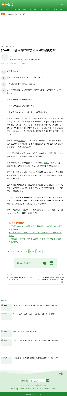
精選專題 (28, 389)
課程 (42, 9)
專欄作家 (54, 389)
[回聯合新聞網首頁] (3, 4)
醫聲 (61, 9)
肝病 (37, 172)
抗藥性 (46, 162)
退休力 (48, 9)
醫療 (24, 9)
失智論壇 (16, 9)
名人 (10, 46)
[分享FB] (3, 72)
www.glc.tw (12, 213)
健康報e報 (24, 381)
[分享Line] (3, 78)
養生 (9, 9)
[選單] (65, 4)
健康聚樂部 (21, 389)
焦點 (3, 9)
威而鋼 (22, 83)
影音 (36, 9)
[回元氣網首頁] (9, 4)
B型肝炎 (21, 140)
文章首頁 (47, 389)
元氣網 (6, 46)
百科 (30, 9)
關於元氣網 (14, 389)
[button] (64, 9)
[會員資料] (62, 4)
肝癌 (56, 197)
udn (2, 46)
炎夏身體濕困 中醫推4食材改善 (15, 14)
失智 (55, 9)
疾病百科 (35, 389)
